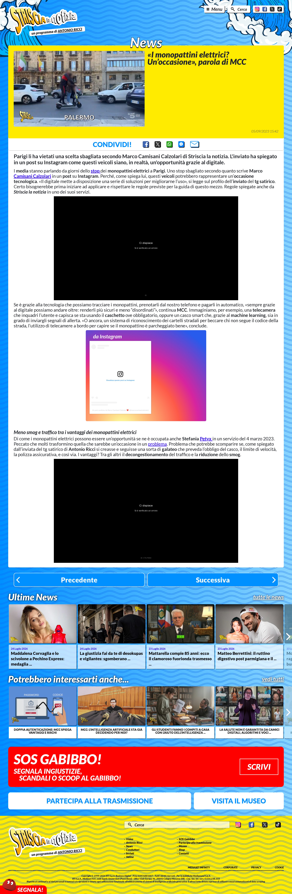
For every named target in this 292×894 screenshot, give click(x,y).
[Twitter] (272, 9)
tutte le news (268, 597)
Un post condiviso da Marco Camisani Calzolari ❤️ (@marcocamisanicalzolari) (120, 410)
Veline (130, 857)
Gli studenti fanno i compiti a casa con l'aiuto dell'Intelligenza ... (180, 731)
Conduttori (132, 849)
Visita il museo (239, 801)
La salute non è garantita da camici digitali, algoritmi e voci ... (249, 731)
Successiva (213, 580)
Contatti (184, 853)
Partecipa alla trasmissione (99, 801)
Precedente (79, 580)
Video (129, 839)
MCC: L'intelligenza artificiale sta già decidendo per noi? (111, 731)
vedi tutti (273, 679)
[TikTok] (279, 9)
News (129, 846)
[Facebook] (264, 9)
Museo (183, 846)
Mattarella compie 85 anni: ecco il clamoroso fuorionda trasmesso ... (180, 658)
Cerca (242, 9)
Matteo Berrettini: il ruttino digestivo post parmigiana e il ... (247, 656)
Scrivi (259, 766)
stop (95, 171)
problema (157, 444)
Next (288, 636)
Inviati (130, 853)
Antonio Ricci (134, 842)
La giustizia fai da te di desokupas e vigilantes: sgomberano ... (111, 656)
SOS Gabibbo (187, 839)
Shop (182, 849)
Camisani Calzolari (32, 176)
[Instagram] (257, 9)
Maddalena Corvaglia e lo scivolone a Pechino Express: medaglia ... (37, 658)
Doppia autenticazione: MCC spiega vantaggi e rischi (43, 731)
